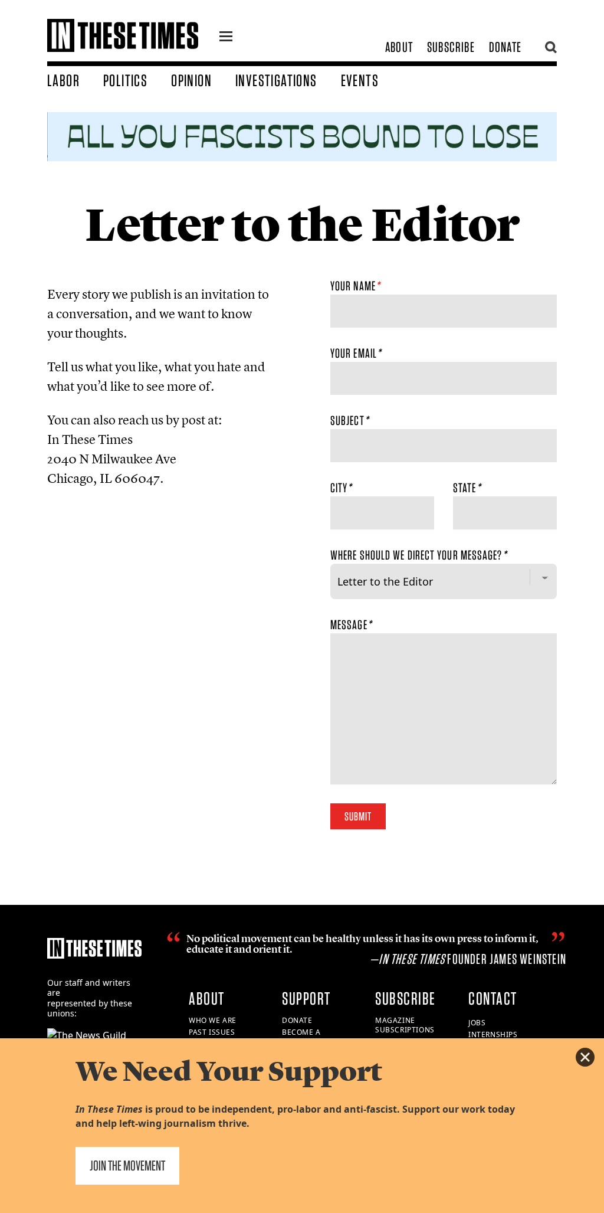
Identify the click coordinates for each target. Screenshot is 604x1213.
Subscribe (451, 46)
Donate (505, 46)
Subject (349, 420)
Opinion (191, 80)
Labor (63, 80)
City (341, 487)
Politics (125, 80)
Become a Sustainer (302, 1037)
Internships (493, 1034)
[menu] (225, 37)
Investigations (276, 80)
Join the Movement (127, 1165)
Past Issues (212, 1032)
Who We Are (213, 1020)
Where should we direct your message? (418, 555)
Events (360, 80)
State (467, 487)
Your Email (355, 353)
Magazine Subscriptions (405, 1025)
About (399, 46)
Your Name (355, 285)
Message (351, 624)
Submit (358, 816)
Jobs (476, 1023)
